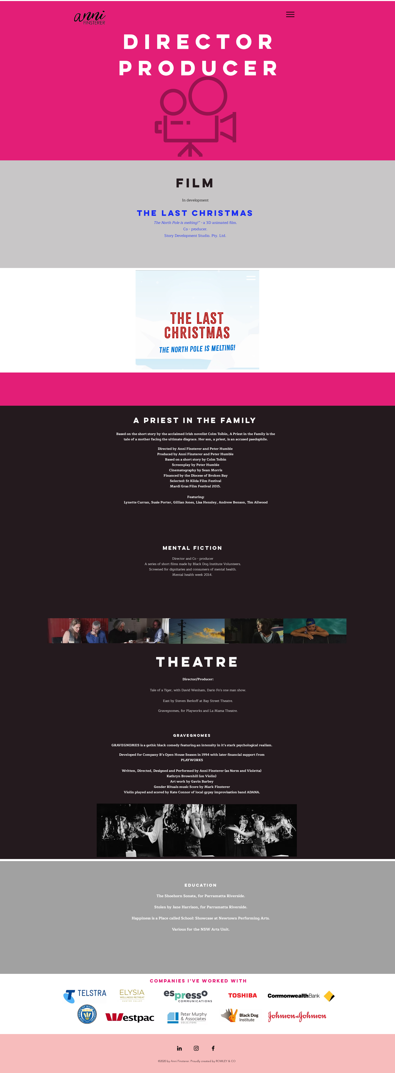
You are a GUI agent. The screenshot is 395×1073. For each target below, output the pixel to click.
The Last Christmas (195, 213)
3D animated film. (221, 223)
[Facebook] (213, 1048)
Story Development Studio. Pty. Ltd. (195, 236)
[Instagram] (196, 1048)
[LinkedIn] (179, 1048)
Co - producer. (195, 229)
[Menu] (290, 14)
